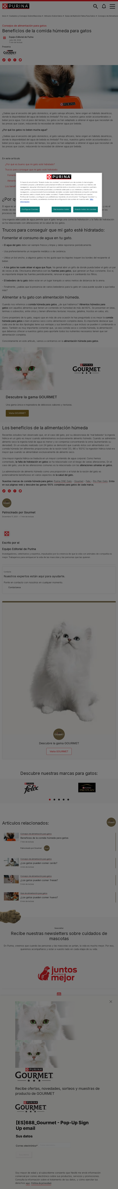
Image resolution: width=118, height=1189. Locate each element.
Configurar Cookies (30, 209)
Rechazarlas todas (61, 209)
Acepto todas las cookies (85, 209)
